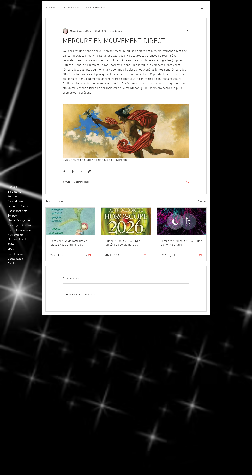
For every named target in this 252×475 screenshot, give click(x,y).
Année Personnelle (19, 230)
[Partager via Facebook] (64, 171)
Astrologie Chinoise (20, 225)
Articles (12, 263)
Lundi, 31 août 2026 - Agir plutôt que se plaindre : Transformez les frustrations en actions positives (124, 243)
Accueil (12, 186)
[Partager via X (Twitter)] (72, 171)
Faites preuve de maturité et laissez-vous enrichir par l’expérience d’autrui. (68, 243)
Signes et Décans (18, 206)
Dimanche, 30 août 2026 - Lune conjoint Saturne (181, 243)
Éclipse (12, 215)
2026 (11, 244)
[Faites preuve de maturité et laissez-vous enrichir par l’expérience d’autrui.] (70, 221)
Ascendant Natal (18, 210)
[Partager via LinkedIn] (81, 171)
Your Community (95, 7)
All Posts (50, 7)
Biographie (14, 191)
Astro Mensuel (16, 201)
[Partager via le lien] (89, 171)
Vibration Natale (17, 239)
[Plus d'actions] (187, 31)
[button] (202, 7)
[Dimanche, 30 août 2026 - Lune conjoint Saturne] (181, 221)
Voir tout (202, 201)
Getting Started (70, 7)
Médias (12, 249)
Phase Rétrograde (19, 220)
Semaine (13, 196)
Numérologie (15, 234)
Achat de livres (17, 254)
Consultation (15, 258)
